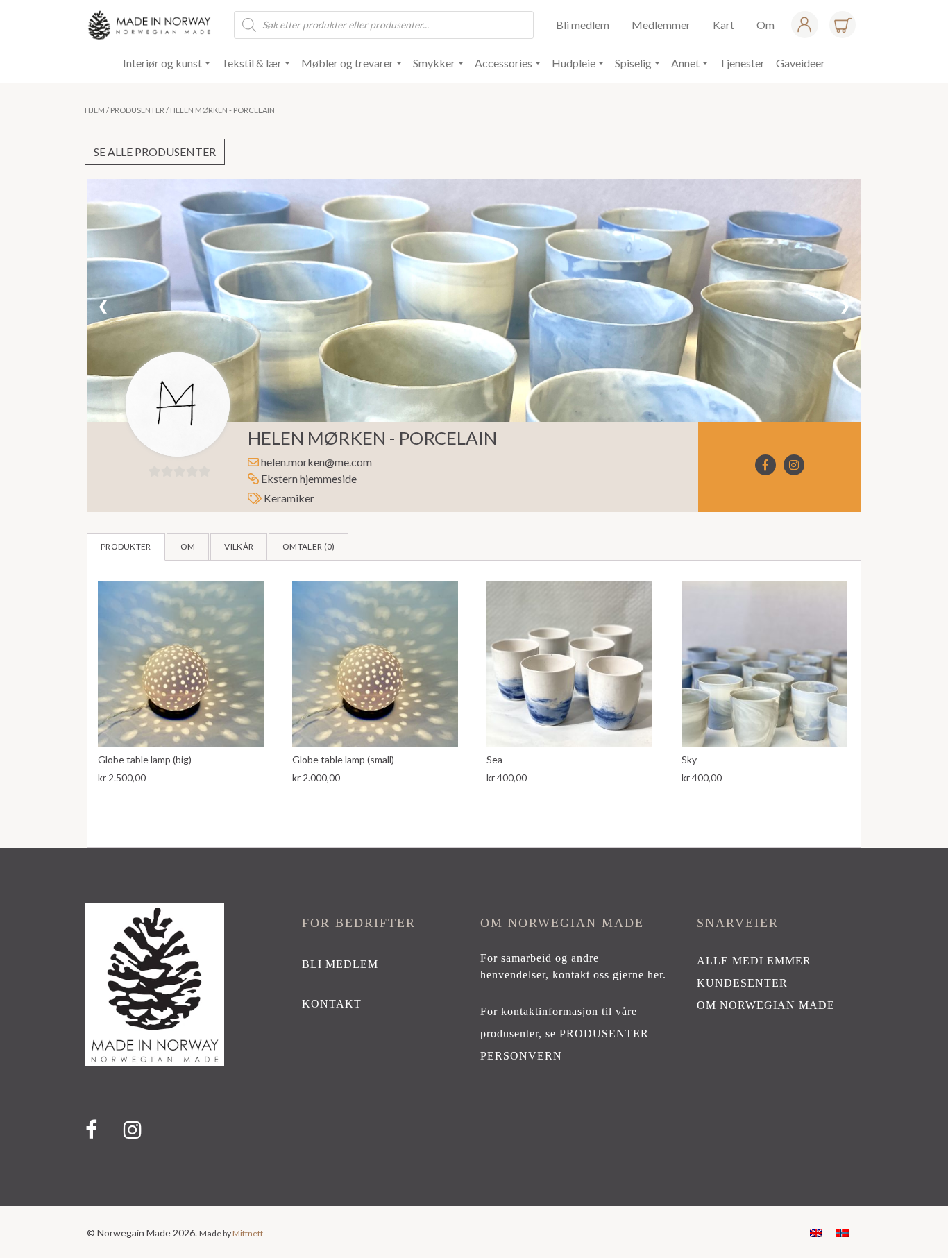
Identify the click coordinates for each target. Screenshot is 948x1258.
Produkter (126, 543)
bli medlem (340, 961)
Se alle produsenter (155, 151)
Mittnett (247, 1230)
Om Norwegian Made (766, 1002)
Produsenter (137, 109)
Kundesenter (742, 980)
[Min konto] (804, 25)
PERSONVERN (521, 1053)
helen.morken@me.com (316, 459)
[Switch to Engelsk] (816, 1229)
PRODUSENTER (604, 1031)
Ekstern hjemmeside (308, 475)
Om (188, 543)
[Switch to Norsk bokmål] (842, 1229)
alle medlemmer (754, 958)
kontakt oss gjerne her (607, 972)
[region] (474, 1024)
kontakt (332, 1001)
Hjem (95, 109)
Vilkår (238, 543)
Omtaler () (308, 543)
